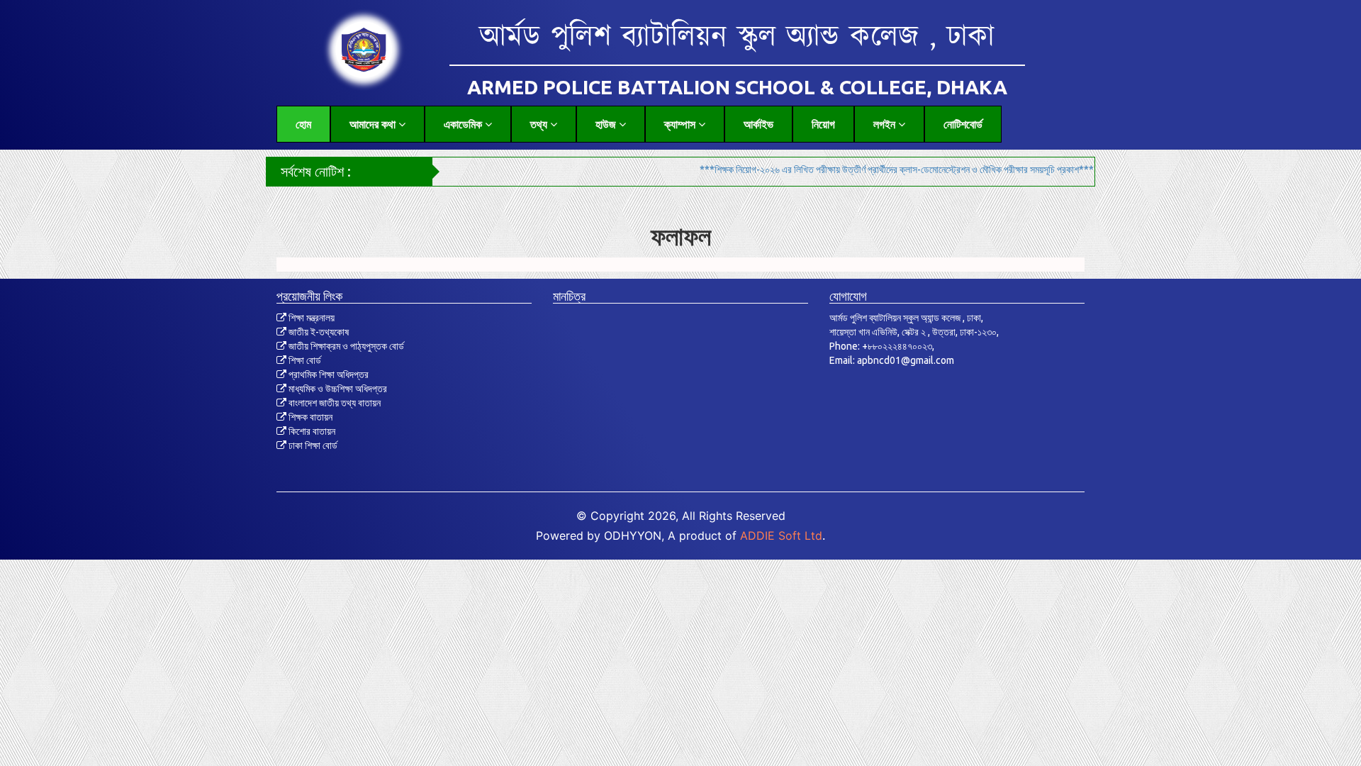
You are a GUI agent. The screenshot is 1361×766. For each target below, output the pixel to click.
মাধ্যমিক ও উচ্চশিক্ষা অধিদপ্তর (336, 388)
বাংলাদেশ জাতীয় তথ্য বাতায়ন (333, 403)
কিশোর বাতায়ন (310, 431)
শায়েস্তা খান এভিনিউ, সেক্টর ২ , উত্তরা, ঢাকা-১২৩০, (914, 332)
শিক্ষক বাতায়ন (309, 417)
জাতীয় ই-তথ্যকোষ (317, 332)
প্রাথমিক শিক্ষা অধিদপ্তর (327, 374)
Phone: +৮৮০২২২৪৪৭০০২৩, (881, 346)
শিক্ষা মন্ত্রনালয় (310, 317)
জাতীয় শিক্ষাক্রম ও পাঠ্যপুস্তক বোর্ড (345, 346)
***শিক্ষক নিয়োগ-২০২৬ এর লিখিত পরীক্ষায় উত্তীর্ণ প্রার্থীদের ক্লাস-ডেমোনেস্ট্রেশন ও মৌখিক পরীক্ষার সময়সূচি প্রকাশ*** (855, 169)
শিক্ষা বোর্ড (303, 360)
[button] (377, 124)
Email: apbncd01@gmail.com (891, 360)
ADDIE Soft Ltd (781, 535)
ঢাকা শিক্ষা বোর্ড (311, 445)
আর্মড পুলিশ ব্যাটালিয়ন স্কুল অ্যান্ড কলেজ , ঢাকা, (906, 317)
